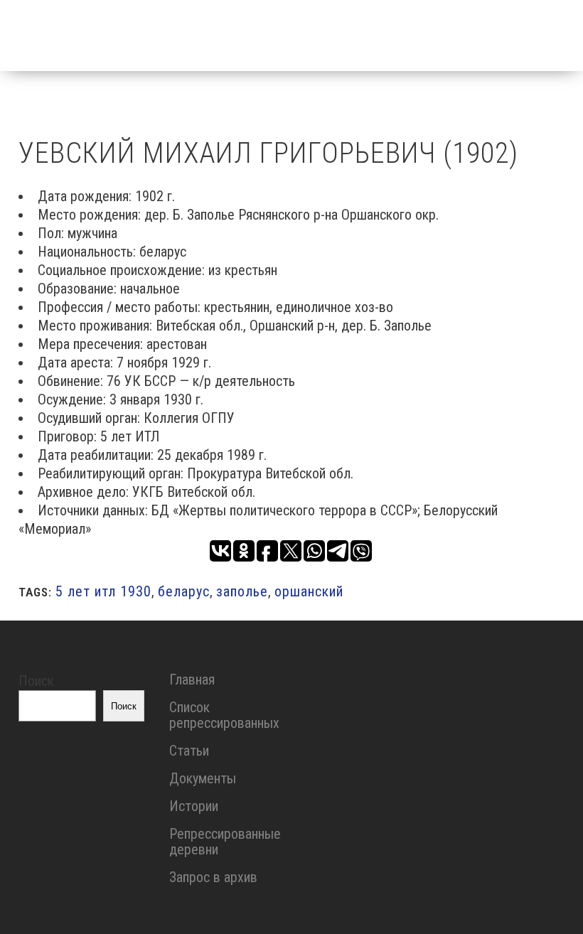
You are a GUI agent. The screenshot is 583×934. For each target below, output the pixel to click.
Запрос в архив (213, 877)
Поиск (36, 680)
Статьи (189, 750)
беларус (184, 591)
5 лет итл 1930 (103, 591)
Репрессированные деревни (225, 841)
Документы (202, 778)
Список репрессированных (224, 715)
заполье (242, 591)
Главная (192, 679)
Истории (193, 806)
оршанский (308, 591)
